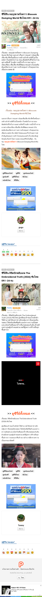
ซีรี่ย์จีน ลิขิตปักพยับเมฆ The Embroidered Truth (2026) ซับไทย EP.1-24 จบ (20, 277)
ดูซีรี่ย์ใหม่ (15, 177)
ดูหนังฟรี (6, 177)
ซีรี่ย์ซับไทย (11, 11)
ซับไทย (25, 177)
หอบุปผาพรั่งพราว (10, 142)
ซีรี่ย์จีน (4, 11)
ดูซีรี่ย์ (18, 173)
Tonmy (9, 308)
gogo (9, 45)
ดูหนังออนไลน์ (28, 173)
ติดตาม (21, 231)
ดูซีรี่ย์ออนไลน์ (7, 173)
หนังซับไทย (6, 180)
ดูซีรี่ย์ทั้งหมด (21, 103)
